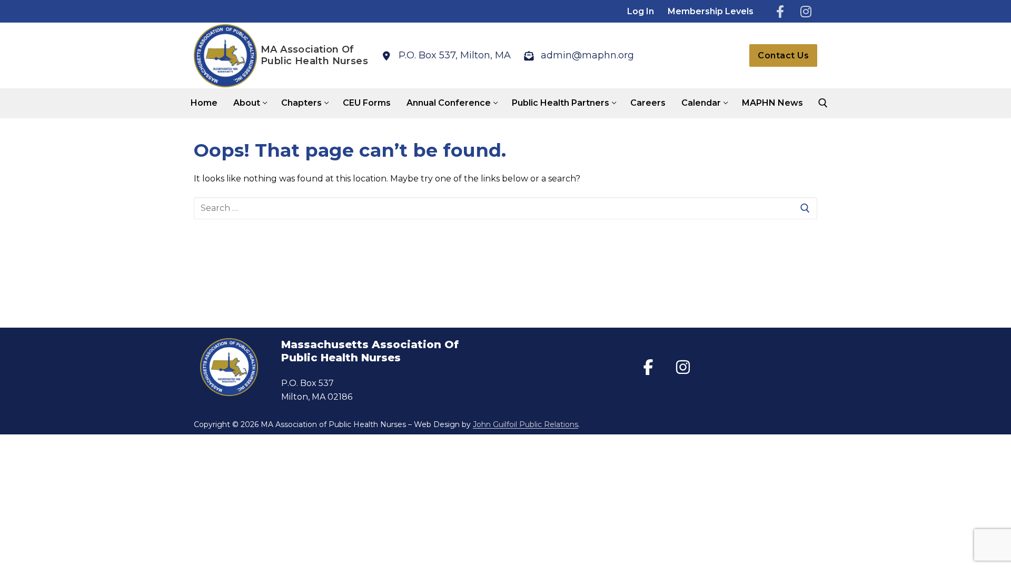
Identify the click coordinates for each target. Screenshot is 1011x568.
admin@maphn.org (587, 55)
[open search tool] (823, 103)
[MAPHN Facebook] (648, 367)
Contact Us (783, 55)
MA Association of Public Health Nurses (314, 55)
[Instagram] (806, 11)
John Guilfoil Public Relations (525, 424)
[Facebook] (780, 11)
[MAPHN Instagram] (683, 367)
